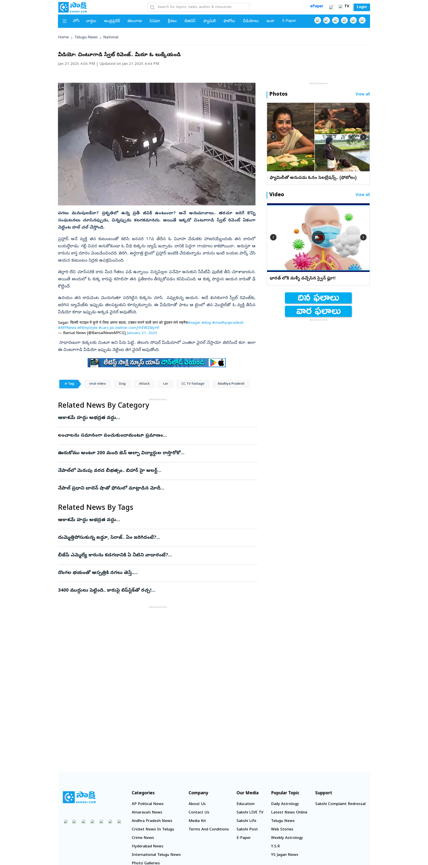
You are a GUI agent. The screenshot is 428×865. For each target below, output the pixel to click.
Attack (144, 384)
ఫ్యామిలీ (209, 21)
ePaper (316, 6)
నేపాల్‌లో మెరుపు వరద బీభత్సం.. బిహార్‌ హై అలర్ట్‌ (151, 471)
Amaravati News (147, 812)
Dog (122, 384)
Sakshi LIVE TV (250, 812)
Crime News (143, 838)
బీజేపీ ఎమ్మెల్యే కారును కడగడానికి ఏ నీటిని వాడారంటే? (149, 555)
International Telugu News (156, 855)
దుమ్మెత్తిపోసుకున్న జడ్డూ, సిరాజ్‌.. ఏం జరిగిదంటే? (149, 538)
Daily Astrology (285, 804)
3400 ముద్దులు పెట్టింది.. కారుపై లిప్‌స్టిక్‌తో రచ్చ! (153, 591)
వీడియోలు (251, 21)
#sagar (194, 323)
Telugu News (283, 821)
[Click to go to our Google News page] (362, 20)
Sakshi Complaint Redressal (340, 804)
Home (63, 37)
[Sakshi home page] (79, 797)
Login (362, 7)
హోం (76, 21)
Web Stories (282, 829)
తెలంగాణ (135, 21)
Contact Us (199, 812)
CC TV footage (192, 384)
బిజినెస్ (190, 21)
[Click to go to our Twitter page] (335, 20)
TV (346, 6)
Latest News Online (289, 812)
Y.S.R (275, 846)
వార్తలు (91, 21)
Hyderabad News (147, 846)
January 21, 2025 (142, 333)
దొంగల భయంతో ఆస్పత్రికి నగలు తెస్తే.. (157, 573)
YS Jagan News (284, 855)
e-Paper (289, 21)
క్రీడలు (172, 21)
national (110, 37)
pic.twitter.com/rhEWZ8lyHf (134, 328)
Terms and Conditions (209, 829)
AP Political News (148, 804)
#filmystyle (87, 328)
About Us (197, 804)
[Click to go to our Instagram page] (344, 20)
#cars (104, 328)
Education (246, 804)
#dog (206, 323)
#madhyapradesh (228, 323)
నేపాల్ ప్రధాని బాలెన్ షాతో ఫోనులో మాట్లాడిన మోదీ (155, 488)
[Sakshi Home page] (72, 7)
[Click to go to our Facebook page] (317, 20)
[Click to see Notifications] (331, 7)
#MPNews (67, 328)
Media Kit (197, 821)
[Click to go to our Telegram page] (110, 821)
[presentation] (273, 137)
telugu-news (86, 37)
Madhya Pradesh (231, 384)
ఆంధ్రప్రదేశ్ (112, 21)
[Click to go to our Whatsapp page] (326, 20)
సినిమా (155, 21)
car (165, 384)
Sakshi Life (246, 821)
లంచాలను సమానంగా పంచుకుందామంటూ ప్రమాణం (154, 436)
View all (363, 95)
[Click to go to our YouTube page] (353, 20)
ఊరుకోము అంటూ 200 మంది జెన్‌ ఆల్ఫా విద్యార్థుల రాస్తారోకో (147, 453)
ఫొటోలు (229, 21)
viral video (97, 384)
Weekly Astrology (287, 838)
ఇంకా (270, 21)
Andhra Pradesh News (152, 821)
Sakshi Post (247, 829)
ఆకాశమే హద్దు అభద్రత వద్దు (154, 418)
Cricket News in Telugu (153, 829)
